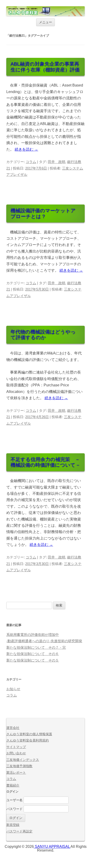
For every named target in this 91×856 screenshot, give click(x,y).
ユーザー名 (14, 800)
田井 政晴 (56, 162)
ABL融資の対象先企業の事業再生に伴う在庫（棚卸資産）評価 (45, 66)
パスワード (14, 809)
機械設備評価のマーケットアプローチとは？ (43, 213)
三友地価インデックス (22, 760)
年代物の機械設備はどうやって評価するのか (43, 334)
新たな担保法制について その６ (32, 654)
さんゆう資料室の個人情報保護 (29, 734)
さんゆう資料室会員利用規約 (27, 740)
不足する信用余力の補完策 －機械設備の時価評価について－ (45, 462)
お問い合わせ (16, 753)
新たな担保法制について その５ (32, 660)
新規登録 (12, 825)
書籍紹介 (12, 785)
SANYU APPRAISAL (52, 847)
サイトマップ (16, 747)
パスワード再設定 (19, 831)
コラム (31, 162)
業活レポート (16, 772)
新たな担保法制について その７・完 (36, 647)
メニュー (45, 22)
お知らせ (13, 689)
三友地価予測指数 (19, 766)
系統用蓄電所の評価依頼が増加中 (32, 635)
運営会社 (12, 728)
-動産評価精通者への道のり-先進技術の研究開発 (44, 641)
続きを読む (26, 149)
